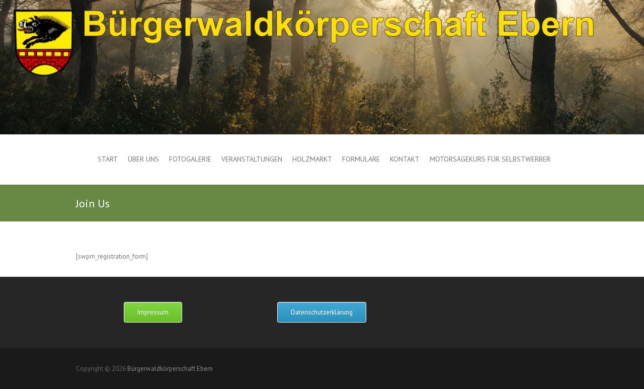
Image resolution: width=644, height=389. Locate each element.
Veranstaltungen (251, 159)
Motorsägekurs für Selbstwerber (490, 159)
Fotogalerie (190, 159)
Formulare (361, 159)
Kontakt (405, 159)
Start (108, 159)
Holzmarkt (312, 159)
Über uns (143, 159)
